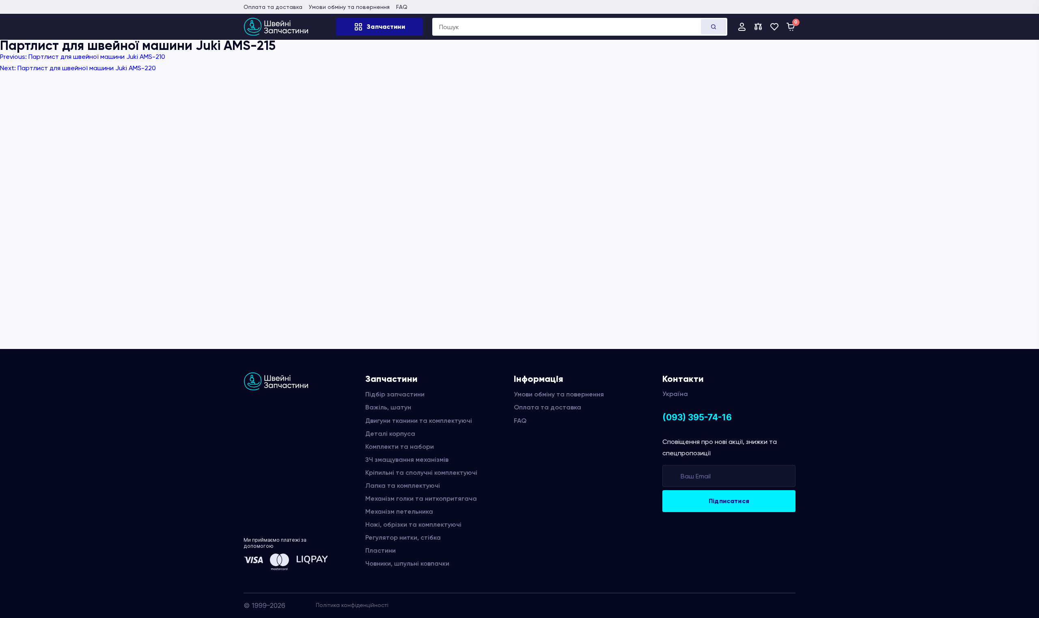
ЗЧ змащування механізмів (406, 459)
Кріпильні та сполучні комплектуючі (421, 472)
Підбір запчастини (395, 394)
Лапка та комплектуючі (402, 485)
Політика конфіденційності (352, 605)
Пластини (380, 550)
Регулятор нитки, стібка (403, 537)
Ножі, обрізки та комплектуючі (413, 524)
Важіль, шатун (388, 407)
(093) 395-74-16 (697, 417)
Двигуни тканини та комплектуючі (418, 420)
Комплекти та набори (399, 446)
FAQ (401, 7)
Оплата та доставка (273, 7)
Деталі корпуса (390, 433)
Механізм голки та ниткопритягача (421, 498)
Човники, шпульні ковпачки (407, 563)
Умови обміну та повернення (349, 7)
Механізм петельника (399, 511)
